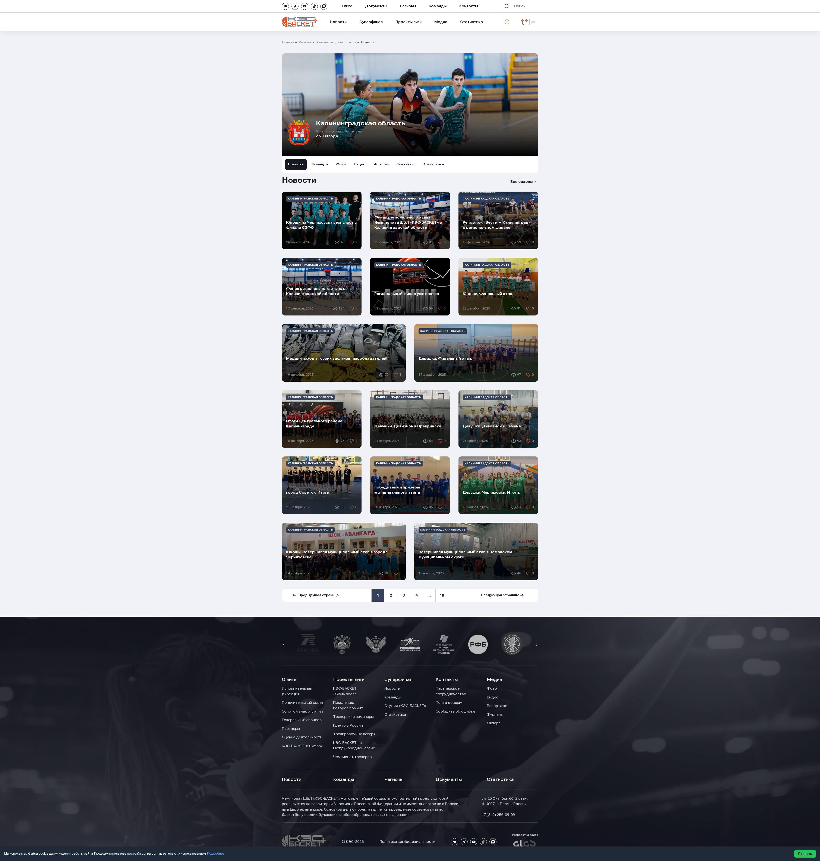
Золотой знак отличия (302, 711)
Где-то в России (348, 725)
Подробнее (216, 853)
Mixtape (494, 723)
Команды (438, 6)
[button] (284, 644)
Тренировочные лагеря (354, 734)
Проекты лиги (349, 679)
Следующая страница (500, 595)
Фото (341, 164)
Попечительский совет (303, 702)
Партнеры (291, 728)
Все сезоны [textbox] (521, 181)
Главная (288, 42)
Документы (376, 6)
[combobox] (516, 182)
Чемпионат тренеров (352, 757)
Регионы (408, 6)
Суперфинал (371, 22)
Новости (338, 22)
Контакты (468, 6)
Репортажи (497, 706)
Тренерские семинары (353, 716)
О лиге (346, 6)
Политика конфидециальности (407, 841)
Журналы (495, 714)
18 (442, 595)
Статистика (471, 22)
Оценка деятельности (302, 737)
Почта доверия (449, 702)
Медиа (440, 22)
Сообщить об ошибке (455, 711)
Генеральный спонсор (302, 720)
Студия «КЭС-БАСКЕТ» (405, 706)
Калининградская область (336, 42)
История (381, 164)
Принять (805, 853)
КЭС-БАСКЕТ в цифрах (302, 746)
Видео (359, 164)
